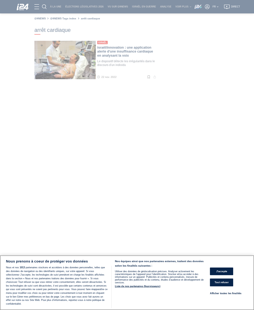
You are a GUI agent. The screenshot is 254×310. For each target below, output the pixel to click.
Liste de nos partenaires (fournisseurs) (137, 286)
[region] (127, 282)
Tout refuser (222, 282)
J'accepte (221, 271)
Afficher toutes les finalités (225, 293)
